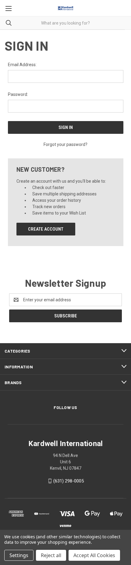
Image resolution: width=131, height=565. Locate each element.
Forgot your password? (65, 144)
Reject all (51, 555)
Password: (18, 94)
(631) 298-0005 (68, 481)
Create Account (45, 229)
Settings (18, 555)
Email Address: (22, 64)
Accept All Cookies (94, 555)
